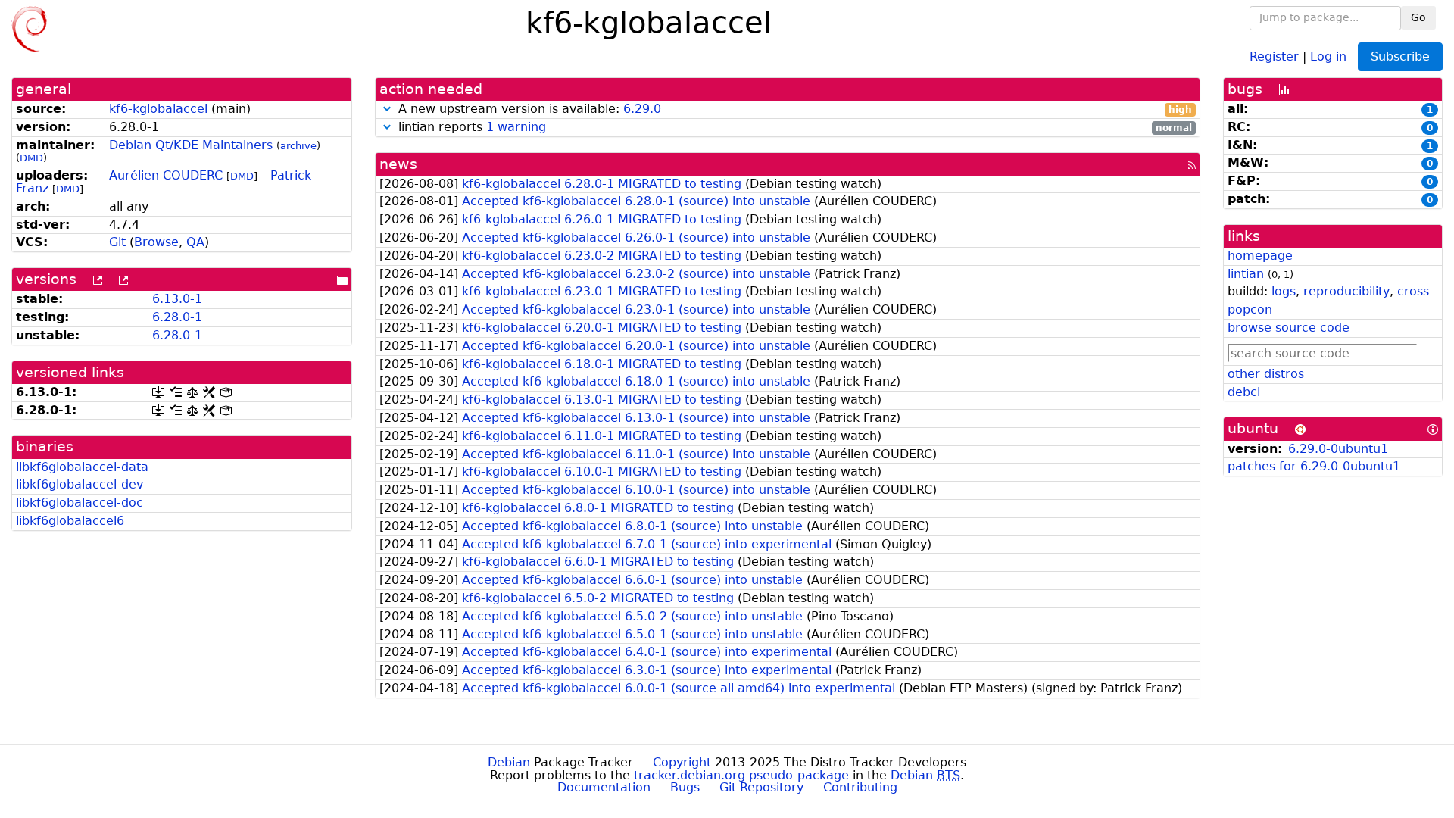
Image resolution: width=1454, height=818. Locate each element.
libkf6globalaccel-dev (79, 484)
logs (1283, 291)
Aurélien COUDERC (166, 175)
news (398, 164)
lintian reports (793, 127)
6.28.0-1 (177, 317)
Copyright (682, 762)
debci (1244, 392)
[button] (387, 108)
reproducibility (1346, 291)
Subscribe (1400, 56)
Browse (156, 242)
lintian (1246, 274)
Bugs (685, 787)
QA (195, 242)
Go (1418, 17)
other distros (1266, 374)
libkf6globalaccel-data (82, 467)
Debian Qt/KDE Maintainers (191, 145)
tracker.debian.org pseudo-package (741, 775)
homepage (1260, 255)
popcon (1250, 309)
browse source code (1288, 327)
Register (1274, 55)
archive (298, 145)
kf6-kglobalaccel (158, 108)
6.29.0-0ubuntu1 (1338, 449)
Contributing (860, 787)
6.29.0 (642, 108)
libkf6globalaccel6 (70, 521)
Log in (1328, 55)
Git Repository (761, 787)
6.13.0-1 (177, 299)
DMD (31, 158)
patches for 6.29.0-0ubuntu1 (1314, 466)
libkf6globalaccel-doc (79, 502)
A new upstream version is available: (793, 109)
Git (117, 242)
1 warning (516, 127)
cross (1413, 291)
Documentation (604, 787)
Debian (509, 762)
